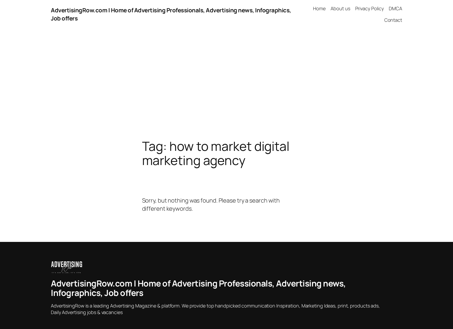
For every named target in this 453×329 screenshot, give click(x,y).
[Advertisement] (226, 84)
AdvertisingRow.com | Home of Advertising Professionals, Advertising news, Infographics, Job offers (198, 288)
